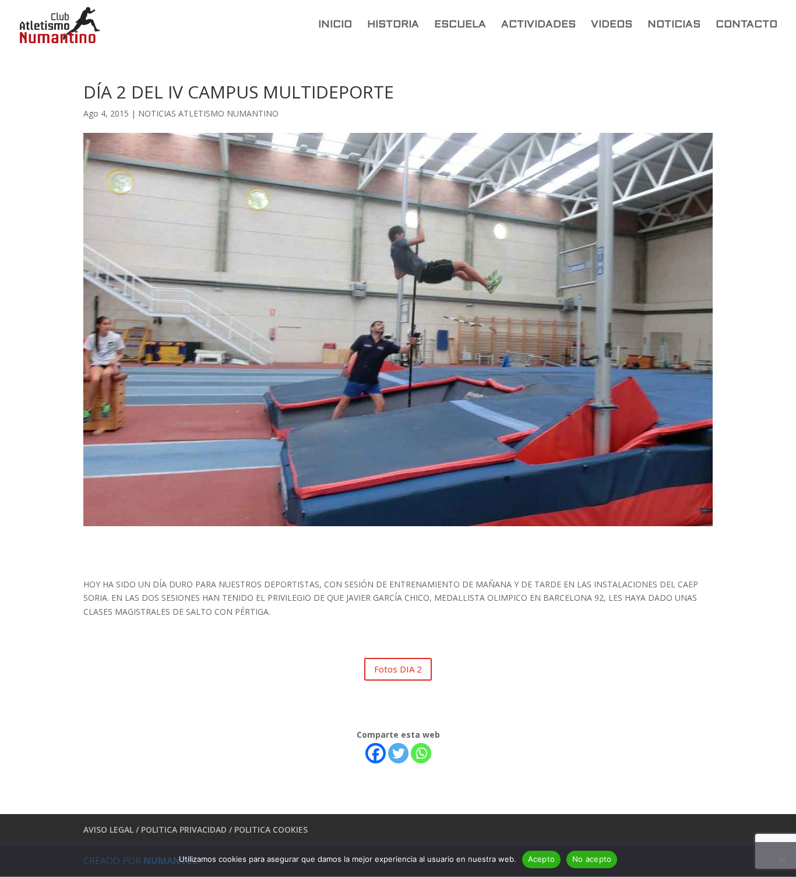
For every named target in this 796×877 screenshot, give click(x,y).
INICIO (335, 25)
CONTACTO (746, 25)
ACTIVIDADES (538, 25)
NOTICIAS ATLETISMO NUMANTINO (208, 113)
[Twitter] (398, 753)
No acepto (591, 859)
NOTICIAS (673, 25)
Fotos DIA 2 (398, 669)
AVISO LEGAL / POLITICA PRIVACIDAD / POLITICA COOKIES (195, 829)
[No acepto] (781, 859)
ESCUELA (460, 25)
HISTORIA (393, 25)
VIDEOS (611, 25)
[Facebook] (375, 753)
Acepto (541, 859)
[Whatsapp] (421, 753)
